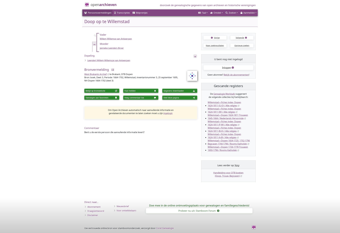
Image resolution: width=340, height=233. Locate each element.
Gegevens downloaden (173, 90)
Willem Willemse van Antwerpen (116, 38)
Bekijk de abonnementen (236, 74)
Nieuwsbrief (123, 206)
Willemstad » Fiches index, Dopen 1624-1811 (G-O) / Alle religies (224, 104)
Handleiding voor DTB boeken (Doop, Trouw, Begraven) (228, 174)
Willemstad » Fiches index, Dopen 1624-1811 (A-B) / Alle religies (224, 136)
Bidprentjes (142, 12)
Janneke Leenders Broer (112, 48)
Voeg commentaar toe (134, 97)
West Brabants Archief (95, 74)
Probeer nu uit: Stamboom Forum (197, 210)
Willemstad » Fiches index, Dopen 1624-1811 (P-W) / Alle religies (224, 123)
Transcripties (123, 12)
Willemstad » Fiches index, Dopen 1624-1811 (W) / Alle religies (224, 110)
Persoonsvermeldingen (99, 12)
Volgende (240, 37)
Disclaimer (92, 215)
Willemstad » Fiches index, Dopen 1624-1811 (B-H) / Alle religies (224, 129)
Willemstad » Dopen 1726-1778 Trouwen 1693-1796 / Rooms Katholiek (228, 149)
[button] (203, 13)
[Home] (254, 227)
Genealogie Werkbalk (224, 93)
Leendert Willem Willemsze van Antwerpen (108, 60)
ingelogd (167, 113)
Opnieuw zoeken (241, 45)
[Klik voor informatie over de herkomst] (111, 69)
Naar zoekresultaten (215, 45)
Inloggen (226, 67)
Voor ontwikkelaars (126, 210)
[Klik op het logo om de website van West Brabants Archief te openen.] (190, 74)
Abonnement (94, 206)
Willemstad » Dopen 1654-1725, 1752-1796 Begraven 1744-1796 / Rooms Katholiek (229, 142)
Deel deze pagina (171, 97)
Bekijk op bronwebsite (95, 90)
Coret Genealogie (165, 228)
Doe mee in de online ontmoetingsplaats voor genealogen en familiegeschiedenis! (199, 205)
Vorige (217, 37)
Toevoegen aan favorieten (97, 97)
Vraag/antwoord (95, 211)
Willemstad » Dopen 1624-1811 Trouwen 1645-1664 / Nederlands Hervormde (228, 117)
